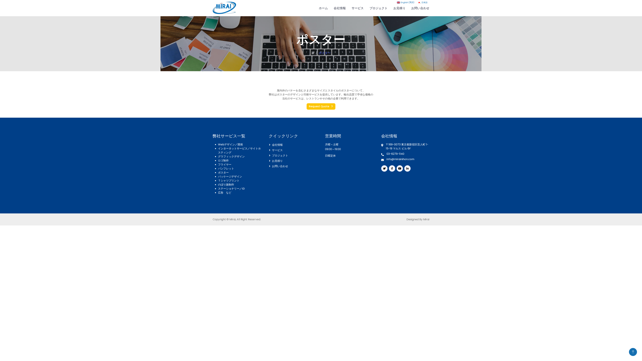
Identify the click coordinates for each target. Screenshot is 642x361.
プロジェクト (378, 8)
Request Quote (319, 106)
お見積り (399, 8)
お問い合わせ (420, 8)
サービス (358, 8)
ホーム (323, 8)
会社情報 (340, 8)
